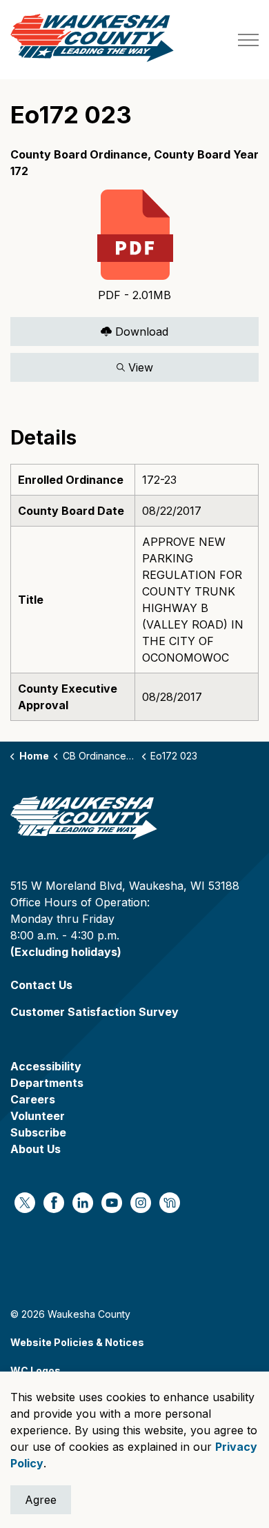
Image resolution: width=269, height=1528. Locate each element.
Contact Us (41, 985)
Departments (46, 1083)
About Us (35, 1149)
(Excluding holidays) (65, 952)
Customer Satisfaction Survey (94, 1012)
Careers (32, 1099)
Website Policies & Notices (77, 1342)
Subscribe (38, 1132)
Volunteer (37, 1116)
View (81, 364)
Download (89, 328)
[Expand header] (248, 39)
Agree (41, 1500)
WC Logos (35, 1370)
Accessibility (45, 1066)
